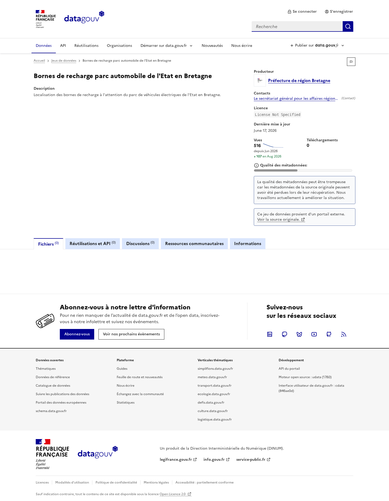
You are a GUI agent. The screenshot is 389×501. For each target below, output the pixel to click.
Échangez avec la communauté (140, 394)
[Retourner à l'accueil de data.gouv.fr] (84, 18)
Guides (122, 368)
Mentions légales (156, 482)
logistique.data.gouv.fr (215, 419)
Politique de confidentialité (116, 482)
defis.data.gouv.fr (211, 402)
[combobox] (302, 26)
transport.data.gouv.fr (215, 385)
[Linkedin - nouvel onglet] (269, 334)
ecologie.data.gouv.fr (214, 394)
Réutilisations (86, 45)
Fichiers (48, 244)
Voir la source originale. (278, 219)
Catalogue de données (53, 385)
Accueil (39, 60)
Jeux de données (63, 60)
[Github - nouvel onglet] (329, 334)
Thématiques (46, 368)
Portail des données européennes (61, 402)
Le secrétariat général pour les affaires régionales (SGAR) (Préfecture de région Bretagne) (297, 98)
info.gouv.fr (214, 459)
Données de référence (53, 377)
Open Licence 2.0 (173, 494)
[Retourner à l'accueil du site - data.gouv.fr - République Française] (98, 454)
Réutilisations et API (93, 243)
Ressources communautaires (194, 243)
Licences (42, 482)
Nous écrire (241, 45)
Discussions (140, 243)
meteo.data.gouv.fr (212, 377)
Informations (247, 243)
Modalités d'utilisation (72, 482)
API (63, 45)
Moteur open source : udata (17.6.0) (305, 377)
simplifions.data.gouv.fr (215, 368)
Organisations (119, 45)
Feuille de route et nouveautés (139, 377)
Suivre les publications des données (62, 394)
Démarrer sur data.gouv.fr (164, 45)
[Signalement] (351, 61)
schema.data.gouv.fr (51, 411)
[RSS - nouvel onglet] (343, 334)
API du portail (289, 368)
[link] (302, 11)
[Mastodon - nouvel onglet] (284, 334)
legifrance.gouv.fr (176, 459)
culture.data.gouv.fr (213, 411)
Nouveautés (212, 45)
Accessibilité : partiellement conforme (204, 482)
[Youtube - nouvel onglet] (314, 334)
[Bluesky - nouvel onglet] (299, 334)
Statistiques (125, 402)
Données (44, 45)
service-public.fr (250, 459)
